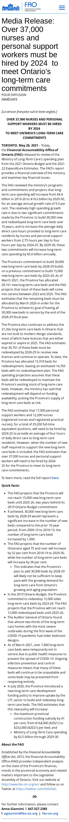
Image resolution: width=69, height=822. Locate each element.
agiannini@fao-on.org (20, 813)
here (55, 478)
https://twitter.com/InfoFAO (36, 789)
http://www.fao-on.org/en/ (20, 784)
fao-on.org (50, 813)
